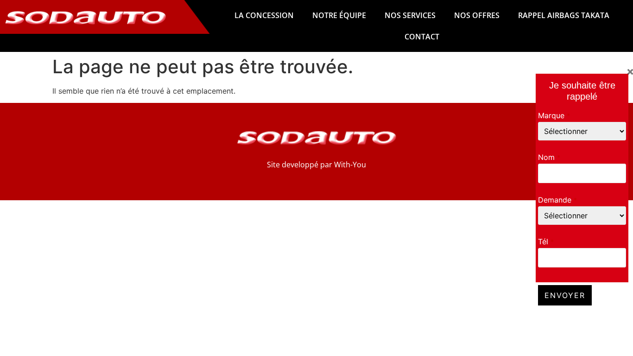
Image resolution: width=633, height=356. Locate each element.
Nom (549, 157)
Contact (422, 37)
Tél (546, 241)
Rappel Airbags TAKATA (563, 15)
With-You (350, 164)
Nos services (410, 15)
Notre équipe (339, 15)
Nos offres (477, 15)
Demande (557, 199)
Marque (554, 115)
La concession (264, 15)
